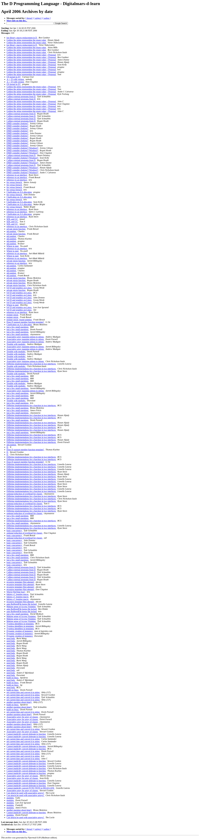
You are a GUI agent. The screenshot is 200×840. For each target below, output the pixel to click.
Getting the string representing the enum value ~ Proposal (31, 55)
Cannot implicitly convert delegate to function (26, 734)
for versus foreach (14, 182)
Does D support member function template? (25, 322)
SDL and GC (13, 219)
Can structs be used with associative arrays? (25, 793)
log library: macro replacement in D (22, 38)
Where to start (13, 246)
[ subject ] (38, 18)
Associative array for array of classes (23, 717)
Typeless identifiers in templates (20, 624)
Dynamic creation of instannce (20, 631)
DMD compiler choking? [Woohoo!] (23, 148)
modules (10, 798)
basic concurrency (15, 530)
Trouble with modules (16, 344)
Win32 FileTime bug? (16, 592)
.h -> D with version (15, 79)
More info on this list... (17, 20)
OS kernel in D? (14, 77)
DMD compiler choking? (18, 123)
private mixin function (16, 229)
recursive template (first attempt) (21, 582)
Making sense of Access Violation (21, 606)
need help (11, 638)
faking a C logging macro (18, 594)
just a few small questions (18, 327)
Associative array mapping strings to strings (25, 337)
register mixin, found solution (19, 320)
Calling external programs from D (21, 96)
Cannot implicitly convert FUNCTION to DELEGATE (31, 788)
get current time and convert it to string (23, 692)
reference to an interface (17, 175)
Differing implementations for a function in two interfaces (31, 364)
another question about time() (19, 702)
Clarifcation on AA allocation (19, 192)
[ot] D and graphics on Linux (19, 288)
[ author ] (47, 18)
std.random (12, 231)
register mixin (13, 315)
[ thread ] (29, 18)
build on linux (13, 678)
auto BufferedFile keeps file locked (22, 604)
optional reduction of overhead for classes (25, 494)
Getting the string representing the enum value (27, 40)
